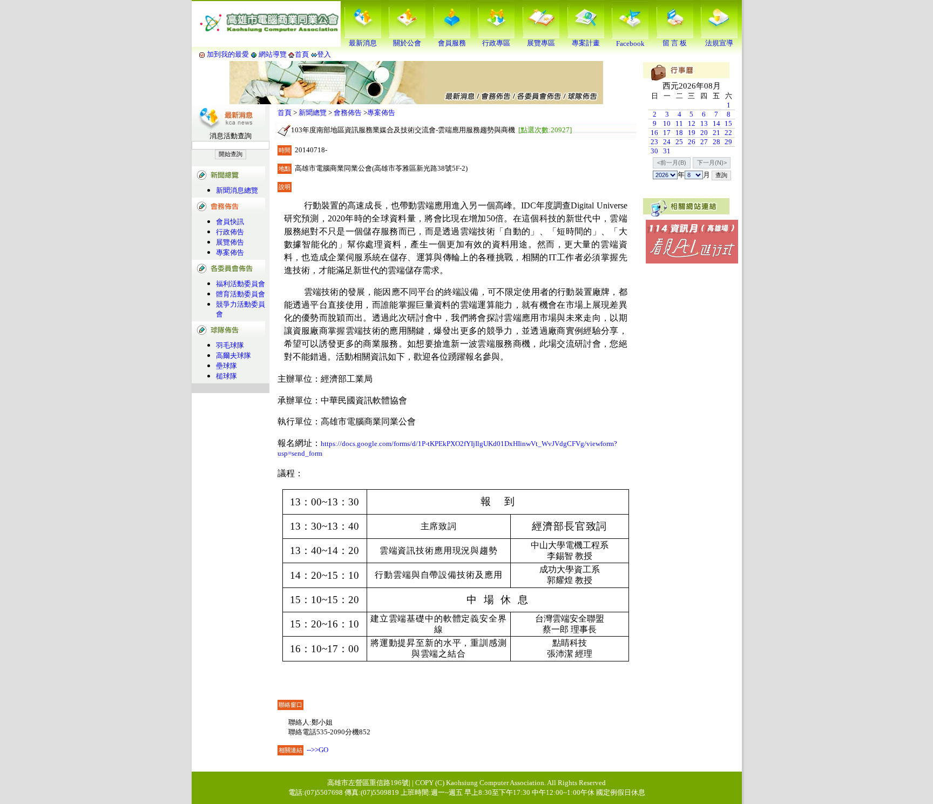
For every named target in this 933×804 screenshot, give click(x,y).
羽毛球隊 (230, 345)
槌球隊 (226, 376)
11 (679, 123)
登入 (324, 54)
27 (704, 142)
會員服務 (452, 43)
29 (728, 142)
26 (691, 142)
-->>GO (317, 750)
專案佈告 (230, 252)
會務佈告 (348, 113)
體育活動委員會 (240, 294)
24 (667, 142)
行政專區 (496, 43)
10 (667, 123)
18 (679, 133)
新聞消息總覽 (237, 190)
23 (654, 142)
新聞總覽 (313, 113)
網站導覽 (272, 54)
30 (654, 151)
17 (667, 133)
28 (716, 142)
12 (691, 123)
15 (728, 123)
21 (716, 133)
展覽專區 (541, 43)
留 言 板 (674, 43)
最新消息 (363, 43)
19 (691, 133)
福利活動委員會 (240, 284)
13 (704, 123)
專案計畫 (586, 43)
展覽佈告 (230, 242)
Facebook (630, 43)
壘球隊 (226, 366)
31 (667, 151)
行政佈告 (230, 232)
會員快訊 (230, 222)
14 (716, 123)
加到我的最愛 (228, 54)
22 (728, 133)
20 (704, 133)
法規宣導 (719, 43)
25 (679, 142)
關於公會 (407, 43)
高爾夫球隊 (233, 356)
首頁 (302, 54)
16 (654, 133)
